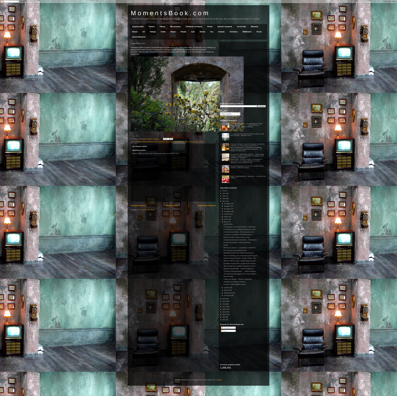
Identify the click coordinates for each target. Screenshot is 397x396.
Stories (202, 32)
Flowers (152, 26)
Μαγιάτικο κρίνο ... (229, 276)
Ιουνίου (226, 219)
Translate (234, 116)
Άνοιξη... (226, 245)
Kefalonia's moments (194, 26)
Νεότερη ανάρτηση (138, 205)
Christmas (234, 32)
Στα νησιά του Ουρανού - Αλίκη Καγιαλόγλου (237, 242)
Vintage (153, 32)
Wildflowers (247, 32)
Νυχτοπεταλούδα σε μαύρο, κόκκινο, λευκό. (237, 237)
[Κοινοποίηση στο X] (168, 139)
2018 (224, 304)
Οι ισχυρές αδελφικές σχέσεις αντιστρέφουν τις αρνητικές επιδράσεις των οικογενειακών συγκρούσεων (247, 144)
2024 (224, 193)
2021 (224, 201)
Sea (211, 32)
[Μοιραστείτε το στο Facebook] (170, 139)
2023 (224, 196)
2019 (224, 301)
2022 (224, 198)
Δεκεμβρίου (227, 203)
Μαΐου (226, 222)
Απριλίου (227, 287)
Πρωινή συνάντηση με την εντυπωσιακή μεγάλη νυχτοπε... (241, 255)
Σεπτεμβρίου (228, 211)
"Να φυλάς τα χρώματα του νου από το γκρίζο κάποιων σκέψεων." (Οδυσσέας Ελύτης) (247, 166)
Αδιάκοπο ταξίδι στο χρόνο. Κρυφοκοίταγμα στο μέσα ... (240, 261)
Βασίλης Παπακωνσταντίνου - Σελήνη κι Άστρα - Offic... (240, 258)
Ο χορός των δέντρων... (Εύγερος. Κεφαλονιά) (238, 279)
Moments (254, 26)
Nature (135, 32)
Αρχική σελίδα (138, 26)
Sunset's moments (224, 26)
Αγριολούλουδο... (229, 224)
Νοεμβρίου (227, 206)
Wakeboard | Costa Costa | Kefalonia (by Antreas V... (239, 253)
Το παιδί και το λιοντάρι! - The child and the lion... (238, 234)
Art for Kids (241, 26)
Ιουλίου (226, 216)
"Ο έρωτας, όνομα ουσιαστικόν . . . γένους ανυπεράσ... (240, 271)
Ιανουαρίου (227, 295)
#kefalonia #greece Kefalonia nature (146, 141)
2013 (224, 317)
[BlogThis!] (166, 139)
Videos (162, 26)
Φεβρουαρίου (228, 293)
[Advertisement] (243, 57)
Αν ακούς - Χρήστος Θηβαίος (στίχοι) (235, 284)
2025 (224, 191)
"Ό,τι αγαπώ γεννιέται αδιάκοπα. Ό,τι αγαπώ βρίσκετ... (240, 274)
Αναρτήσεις (226, 327)
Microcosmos (175, 26)
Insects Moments (139, 37)
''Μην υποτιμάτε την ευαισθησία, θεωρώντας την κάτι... (240, 266)
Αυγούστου (227, 214)
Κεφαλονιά (161, 141)
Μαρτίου (226, 290)
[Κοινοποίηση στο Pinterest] (172, 139)
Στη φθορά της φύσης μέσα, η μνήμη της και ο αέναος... (240, 263)
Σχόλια (225, 331)
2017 (224, 306)
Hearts (173, 32)
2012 (224, 320)
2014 (224, 314)
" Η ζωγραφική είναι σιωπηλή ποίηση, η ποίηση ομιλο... (240, 227)
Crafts (163, 32)
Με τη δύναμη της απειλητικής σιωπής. (235, 250)
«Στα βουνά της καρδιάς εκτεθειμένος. (235, 282)
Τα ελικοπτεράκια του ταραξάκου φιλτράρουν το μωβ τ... (240, 229)
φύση (167, 141)
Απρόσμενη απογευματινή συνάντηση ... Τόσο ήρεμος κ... (241, 240)
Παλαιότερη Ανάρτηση (207, 205)
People (183, 32)
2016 (224, 309)
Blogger (219, 380)
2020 (224, 299)
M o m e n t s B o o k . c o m (169, 13)
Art (143, 32)
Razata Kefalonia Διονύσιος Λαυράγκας (186, 141)
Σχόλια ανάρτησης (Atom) (146, 209)
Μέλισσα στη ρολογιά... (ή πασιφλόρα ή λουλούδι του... (240, 247)
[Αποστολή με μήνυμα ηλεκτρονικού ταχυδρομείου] (164, 139)
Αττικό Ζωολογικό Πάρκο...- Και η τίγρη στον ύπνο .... (240, 232)
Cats (193, 32)
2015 (224, 312)
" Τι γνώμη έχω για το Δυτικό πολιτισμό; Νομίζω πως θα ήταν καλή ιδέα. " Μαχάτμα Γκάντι (247, 134)
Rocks (259, 32)
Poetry (209, 26)
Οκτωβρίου (227, 209)
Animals (221, 32)
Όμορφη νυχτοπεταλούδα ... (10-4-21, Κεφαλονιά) (238, 268)
